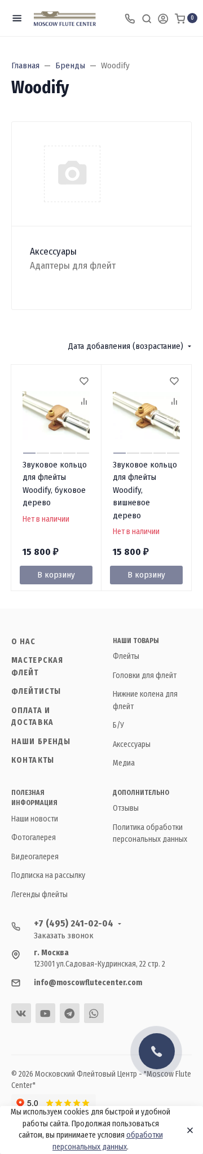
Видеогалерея (35, 857)
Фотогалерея (33, 837)
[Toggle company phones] (130, 18)
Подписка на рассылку (48, 875)
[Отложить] (83, 382)
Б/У (118, 725)
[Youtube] (45, 1013)
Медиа (124, 763)
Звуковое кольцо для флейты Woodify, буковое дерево (55, 484)
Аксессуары (53, 251)
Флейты (126, 656)
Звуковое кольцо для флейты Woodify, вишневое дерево (145, 490)
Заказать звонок (64, 935)
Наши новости (34, 819)
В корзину (56, 575)
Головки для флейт (144, 675)
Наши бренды (40, 741)
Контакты (32, 760)
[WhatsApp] (94, 1013)
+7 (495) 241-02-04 (73, 923)
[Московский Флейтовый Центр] (65, 18)
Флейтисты (36, 691)
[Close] (187, 1130)
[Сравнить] (83, 403)
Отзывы (126, 808)
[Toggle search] (147, 18)
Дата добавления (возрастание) (125, 346)
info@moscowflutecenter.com (88, 982)
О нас (23, 641)
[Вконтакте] (21, 1013)
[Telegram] (70, 1013)
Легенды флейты (39, 894)
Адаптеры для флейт (73, 266)
